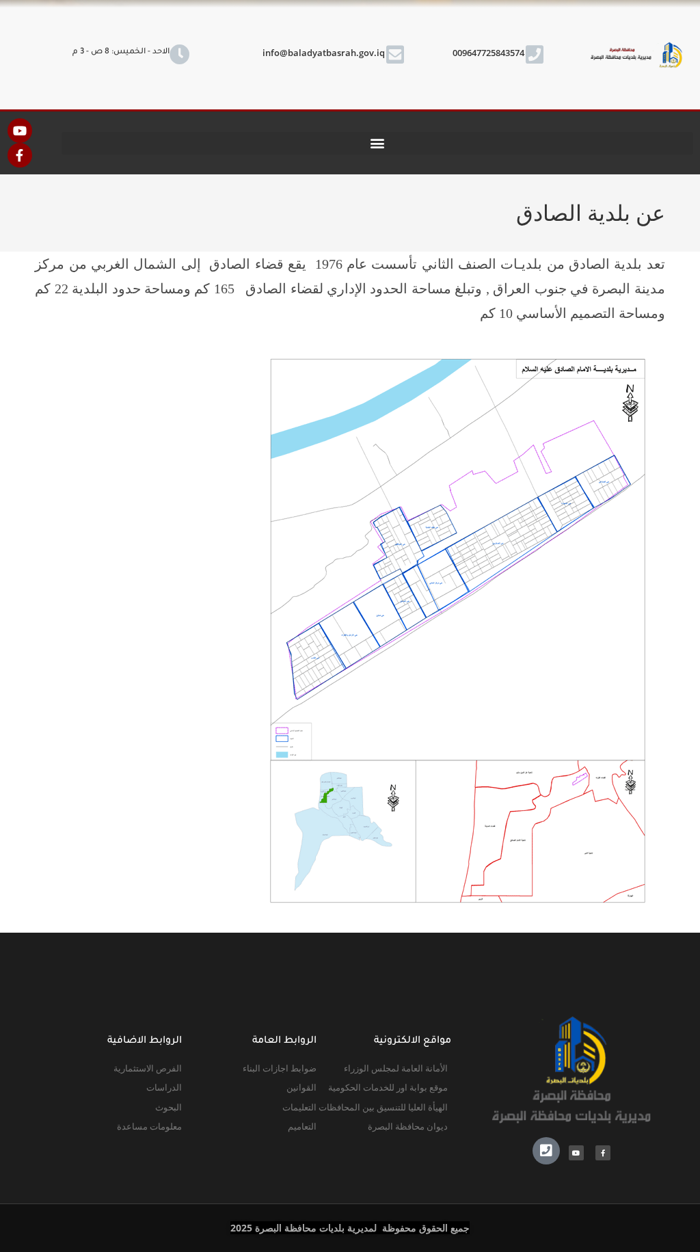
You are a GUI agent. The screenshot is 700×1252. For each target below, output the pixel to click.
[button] (377, 143)
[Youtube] (20, 130)
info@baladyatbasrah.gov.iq (323, 52)
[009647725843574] (534, 54)
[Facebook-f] (20, 155)
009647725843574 (488, 52)
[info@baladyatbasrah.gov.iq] (395, 54)
